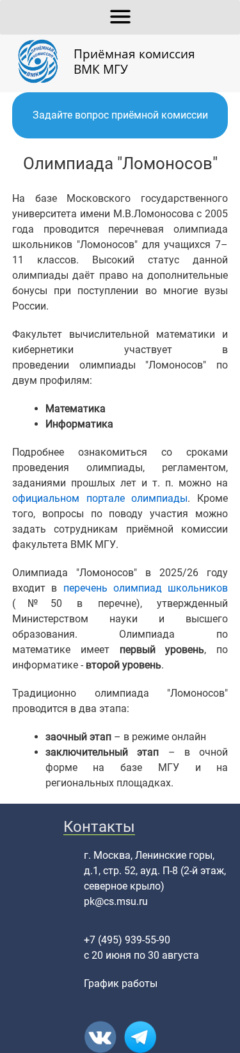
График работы (120, 983)
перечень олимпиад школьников (145, 588)
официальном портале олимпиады (100, 498)
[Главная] (43, 61)
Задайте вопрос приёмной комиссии (120, 115)
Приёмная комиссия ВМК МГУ (134, 61)
